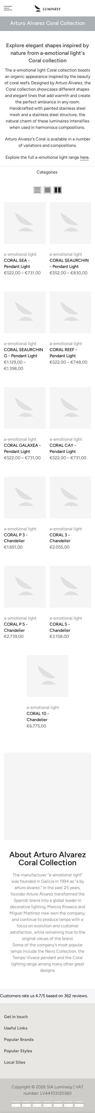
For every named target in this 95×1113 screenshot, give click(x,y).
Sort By (84, 190)
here (84, 157)
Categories (47, 172)
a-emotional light (20, 254)
